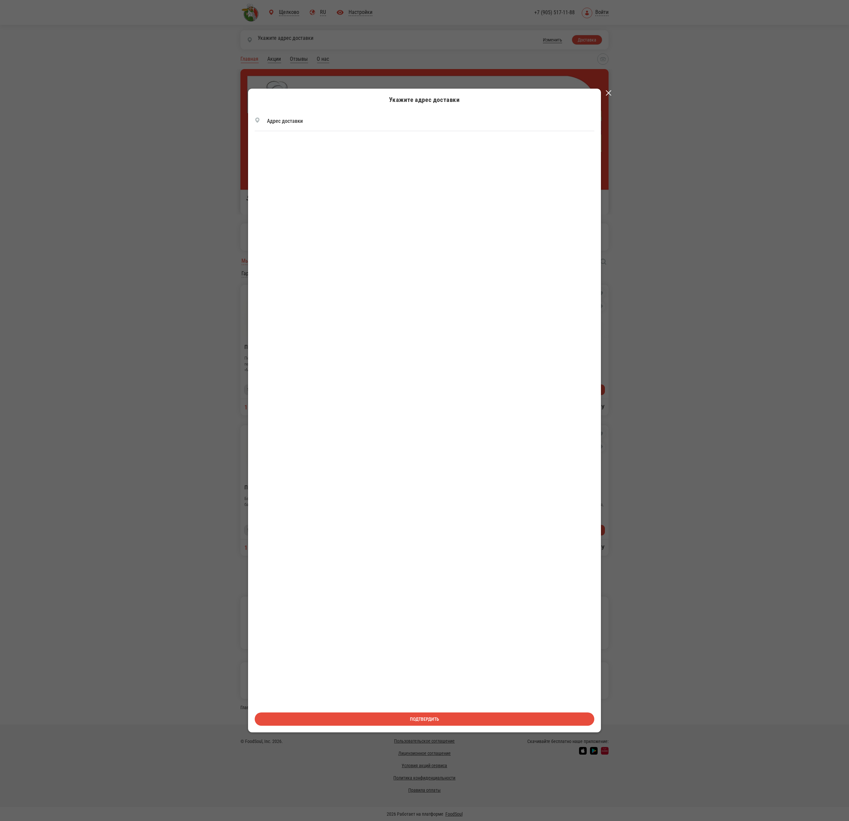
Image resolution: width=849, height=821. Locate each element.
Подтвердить (424, 719)
